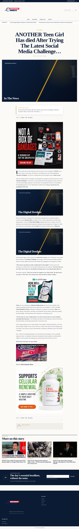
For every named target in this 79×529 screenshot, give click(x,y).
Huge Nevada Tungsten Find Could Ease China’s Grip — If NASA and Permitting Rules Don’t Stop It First (39, 462)
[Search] (76, 10)
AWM (22, 364)
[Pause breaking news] (76, 22)
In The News (4, 458)
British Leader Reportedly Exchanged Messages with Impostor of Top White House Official (64, 462)
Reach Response (42, 527)
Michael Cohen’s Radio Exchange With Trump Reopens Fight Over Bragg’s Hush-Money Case (14, 461)
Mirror (31, 364)
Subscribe (72, 476)
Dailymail (26, 364)
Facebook (22, 117)
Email (26, 117)
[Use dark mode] (76, 1)
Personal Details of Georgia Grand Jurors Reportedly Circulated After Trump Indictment (43, 22)
